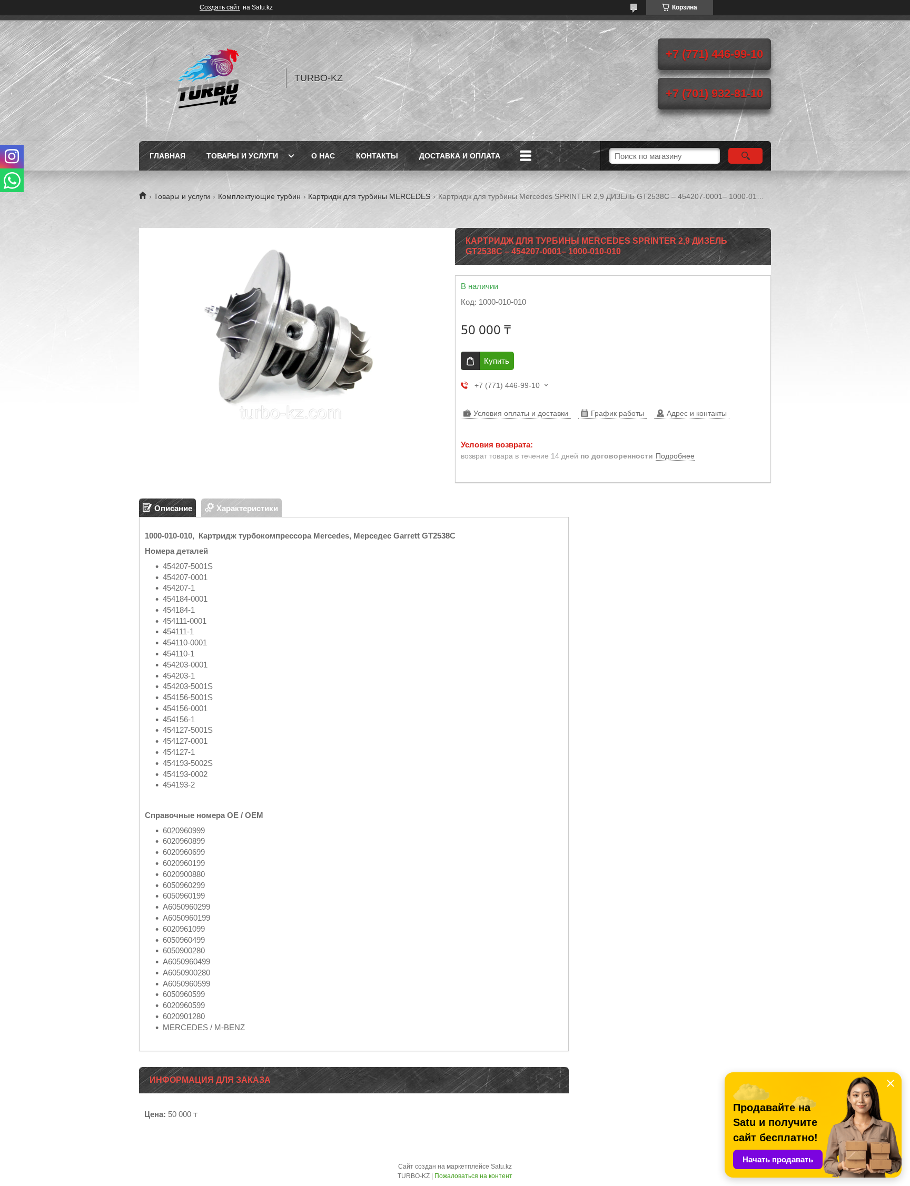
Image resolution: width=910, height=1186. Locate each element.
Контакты (377, 156)
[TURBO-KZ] (207, 78)
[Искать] (745, 156)
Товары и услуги (242, 156)
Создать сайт (220, 7)
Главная (167, 156)
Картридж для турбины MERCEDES (369, 196)
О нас (323, 156)
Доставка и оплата (459, 156)
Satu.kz (501, 1166)
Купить (496, 360)
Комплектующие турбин (259, 196)
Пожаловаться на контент (473, 1176)
